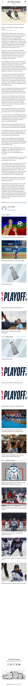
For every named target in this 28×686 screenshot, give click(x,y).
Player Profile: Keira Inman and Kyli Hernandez (11, 332)
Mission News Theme (10, 684)
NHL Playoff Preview (7, 284)
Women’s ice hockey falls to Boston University (14, 583)
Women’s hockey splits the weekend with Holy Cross (14, 558)
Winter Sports (14, 202)
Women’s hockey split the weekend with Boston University (12, 533)
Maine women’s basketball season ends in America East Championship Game (13, 455)
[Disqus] (14, 602)
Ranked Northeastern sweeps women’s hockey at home (14, 508)
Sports (8, 202)
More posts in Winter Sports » (21, 336)
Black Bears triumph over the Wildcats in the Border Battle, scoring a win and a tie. (13, 483)
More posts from (11, 210)
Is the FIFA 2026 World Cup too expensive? (13, 237)
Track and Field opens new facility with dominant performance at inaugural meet (13, 430)
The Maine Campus (14, 2)
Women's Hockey (22, 202)
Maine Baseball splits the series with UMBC (13, 260)
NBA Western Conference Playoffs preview (13, 406)
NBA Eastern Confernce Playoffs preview (12, 307)
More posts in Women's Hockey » (20, 460)
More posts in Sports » (22, 214)
